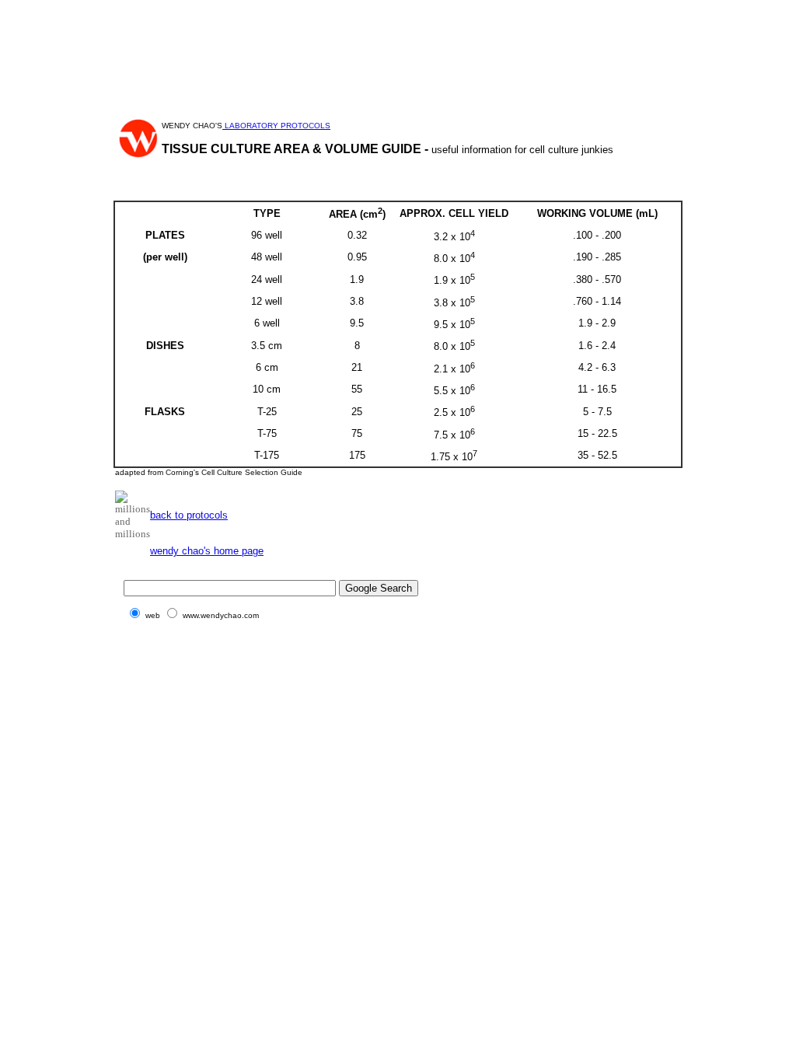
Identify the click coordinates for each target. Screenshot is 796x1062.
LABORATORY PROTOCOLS (276, 125)
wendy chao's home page (207, 551)
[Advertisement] (398, 41)
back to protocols (189, 515)
